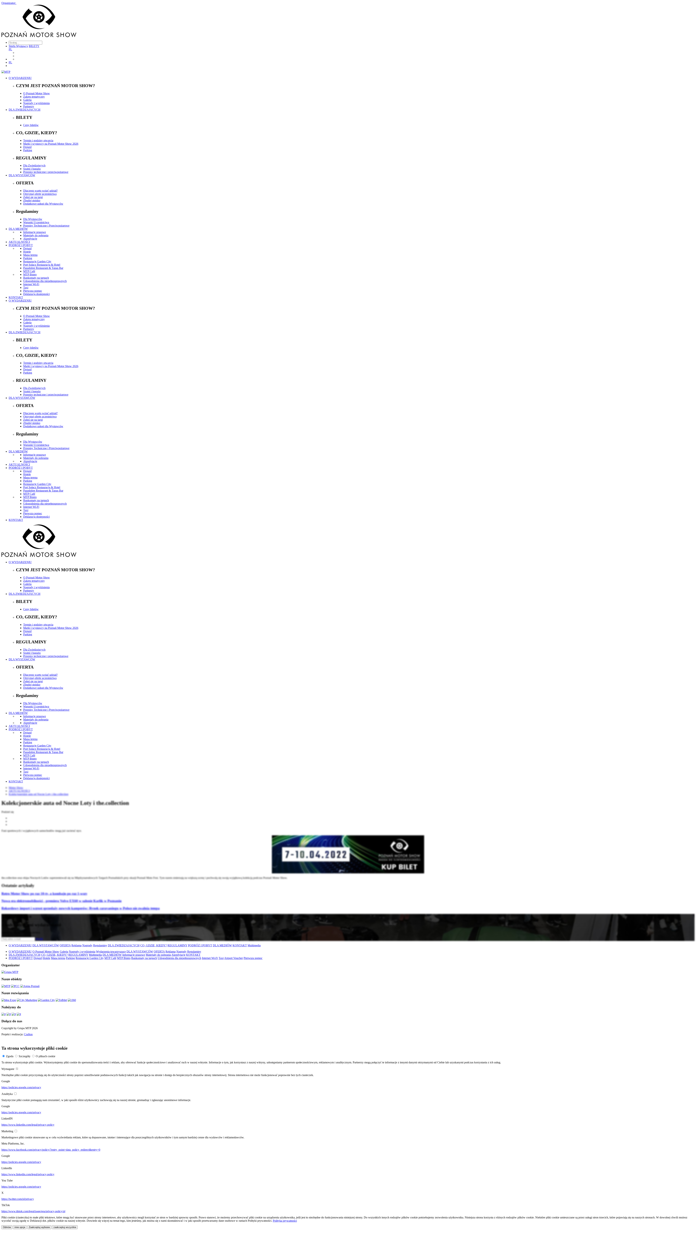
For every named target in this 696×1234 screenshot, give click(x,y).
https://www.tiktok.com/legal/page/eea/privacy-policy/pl (33, 1211)
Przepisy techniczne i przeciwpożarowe (45, 172)
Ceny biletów (31, 125)
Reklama (76, 945)
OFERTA (65, 945)
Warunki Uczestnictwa (36, 222)
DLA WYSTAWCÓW (22, 175)
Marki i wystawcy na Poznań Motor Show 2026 (50, 143)
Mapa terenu (30, 254)
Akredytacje (30, 238)
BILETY (34, 46)
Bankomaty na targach (36, 277)
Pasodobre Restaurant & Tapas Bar (43, 268)
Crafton (28, 1034)
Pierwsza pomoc (32, 290)
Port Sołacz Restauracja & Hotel (41, 264)
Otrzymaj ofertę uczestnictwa (40, 193)
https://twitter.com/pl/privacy (17, 1198)
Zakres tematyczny (34, 96)
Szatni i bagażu (32, 168)
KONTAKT (16, 297)
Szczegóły (24, 1056)
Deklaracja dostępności (36, 294)
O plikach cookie (45, 1056)
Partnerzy (28, 106)
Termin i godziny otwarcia (38, 140)
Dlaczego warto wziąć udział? (40, 190)
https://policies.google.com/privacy (21, 1087)
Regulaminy (100, 945)
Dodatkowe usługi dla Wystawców (43, 203)
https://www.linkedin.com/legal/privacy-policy (27, 1124)
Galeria (27, 99)
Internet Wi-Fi (31, 284)
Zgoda (9, 1056)
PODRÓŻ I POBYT (21, 245)
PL (10, 49)
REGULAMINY (177, 945)
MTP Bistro (30, 274)
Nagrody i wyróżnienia (36, 103)
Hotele (27, 251)
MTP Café (29, 271)
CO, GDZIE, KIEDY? (153, 945)
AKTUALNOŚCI (19, 241)
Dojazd (27, 147)
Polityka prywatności (285, 1220)
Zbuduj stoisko (31, 200)
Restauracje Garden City (37, 261)
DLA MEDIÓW (18, 228)
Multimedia (254, 945)
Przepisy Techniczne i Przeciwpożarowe (46, 225)
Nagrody (87, 945)
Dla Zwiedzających (34, 165)
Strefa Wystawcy (18, 46)
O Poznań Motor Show (36, 93)
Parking (27, 150)
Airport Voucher (233, 958)
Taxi (25, 287)
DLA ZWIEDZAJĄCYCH (24, 109)
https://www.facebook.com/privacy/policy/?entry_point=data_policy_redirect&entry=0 (50, 1149)
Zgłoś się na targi (33, 197)
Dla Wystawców (32, 219)
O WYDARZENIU (20, 78)
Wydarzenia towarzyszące (111, 951)
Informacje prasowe (34, 232)
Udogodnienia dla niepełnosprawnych (45, 281)
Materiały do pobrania (35, 235)
